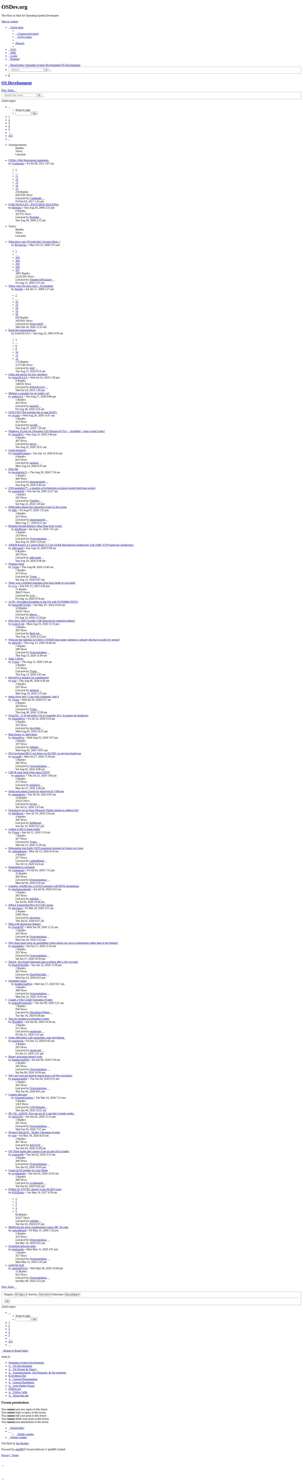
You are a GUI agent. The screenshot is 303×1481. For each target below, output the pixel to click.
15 (16, 188)
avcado (16, 415)
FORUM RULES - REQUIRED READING (33, 204)
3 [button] (9, 123)
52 (16, 301)
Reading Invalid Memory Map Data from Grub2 (35, 525)
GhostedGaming (21, 453)
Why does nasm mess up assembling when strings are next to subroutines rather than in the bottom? (63, 942)
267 (17, 270)
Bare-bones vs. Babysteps (22, 734)
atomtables (18, 946)
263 (17, 257)
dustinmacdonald (21, 889)
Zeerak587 (18, 927)
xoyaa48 (16, 756)
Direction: (58, 1294)
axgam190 (17, 1154)
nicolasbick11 (19, 472)
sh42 (32, 368)
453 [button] (10, 135)
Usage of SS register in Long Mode (28, 1170)
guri (14, 680)
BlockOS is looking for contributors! (28, 677)
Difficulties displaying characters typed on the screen (37, 507)
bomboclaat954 (23, 983)
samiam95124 (19, 1268)
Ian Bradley (22, 1443)
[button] (9, 106)
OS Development (16, 83)
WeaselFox (18, 737)
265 (17, 263)
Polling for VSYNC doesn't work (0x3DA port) (34, 1189)
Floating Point (16, 563)
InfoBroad (20, 529)
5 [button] (9, 129)
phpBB (19, 1449)
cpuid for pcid (16, 1265)
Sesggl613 (17, 434)
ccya (14, 586)
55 (16, 311)
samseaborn (18, 794)
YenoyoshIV (36, 323)
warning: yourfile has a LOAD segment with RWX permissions (43, 886)
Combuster (18, 163)
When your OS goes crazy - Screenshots (30, 285)
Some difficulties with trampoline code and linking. (36, 1037)
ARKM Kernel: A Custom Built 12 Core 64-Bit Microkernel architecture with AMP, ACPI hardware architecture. (71, 544)
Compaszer (18, 870)
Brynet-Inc (21, 244)
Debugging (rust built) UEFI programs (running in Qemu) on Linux (45, 848)
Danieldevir (18, 718)
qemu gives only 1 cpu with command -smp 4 (33, 696)
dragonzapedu (37, 481)
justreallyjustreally (22, 1002)
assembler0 (18, 491)
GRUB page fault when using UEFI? (29, 772)
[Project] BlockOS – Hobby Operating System (34, 1132)
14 (16, 185)
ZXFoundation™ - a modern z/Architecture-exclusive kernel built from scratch (51, 488)
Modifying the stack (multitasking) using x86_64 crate (38, 1227)
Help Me (13, 469)
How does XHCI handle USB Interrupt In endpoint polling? (41, 620)
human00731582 (21, 604)
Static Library (15, 658)
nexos (33, 443)
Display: (9, 1294)
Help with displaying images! (24, 923)
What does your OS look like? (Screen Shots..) (34, 241)
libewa (33, 614)
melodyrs (20, 775)
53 (16, 304)
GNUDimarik (37, 1107)
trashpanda (18, 1249)
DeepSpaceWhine (40, 1012)
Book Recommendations (22, 330)
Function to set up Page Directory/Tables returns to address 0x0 (43, 810)
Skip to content (9, 21)
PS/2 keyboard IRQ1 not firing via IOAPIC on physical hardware (44, 753)
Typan (15, 567)
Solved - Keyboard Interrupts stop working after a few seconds (43, 961)
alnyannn (17, 908)
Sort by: (33, 1294)
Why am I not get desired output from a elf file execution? (40, 1075)
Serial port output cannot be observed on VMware (36, 791)
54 (16, 308)
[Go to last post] (43, 198)
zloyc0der (35, 728)
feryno (33, 803)
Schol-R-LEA (19, 377)
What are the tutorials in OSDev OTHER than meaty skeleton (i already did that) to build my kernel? (64, 639)
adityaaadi (17, 548)
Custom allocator (17, 1094)
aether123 (17, 396)
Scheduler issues (17, 980)
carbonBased (19, 851)
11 (16, 176)
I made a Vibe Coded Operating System (30, 999)
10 (16, 352)
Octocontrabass (38, 538)
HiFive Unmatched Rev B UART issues (30, 905)
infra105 (16, 642)
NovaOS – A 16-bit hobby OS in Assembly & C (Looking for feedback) (48, 715)
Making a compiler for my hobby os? (28, 393)
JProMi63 (17, 1021)
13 (16, 182)
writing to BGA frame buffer (24, 829)
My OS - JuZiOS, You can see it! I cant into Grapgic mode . (41, 1113)
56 (16, 314)
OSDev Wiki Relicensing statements (28, 160)
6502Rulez (18, 1192)
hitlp (14, 510)
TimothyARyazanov (41, 279)
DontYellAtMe (20, 965)
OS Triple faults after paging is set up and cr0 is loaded (38, 1151)
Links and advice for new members (27, 374)
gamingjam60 (19, 1078)
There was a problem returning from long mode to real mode (41, 582)
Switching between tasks (22, 1246)
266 (17, 266)
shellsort (34, 690)
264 (17, 260)
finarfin (19, 289)
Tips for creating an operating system (28, 1018)
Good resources (17, 450)
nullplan (34, 747)
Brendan (16, 207)
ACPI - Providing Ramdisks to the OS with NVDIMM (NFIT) (43, 601)
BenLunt (34, 633)
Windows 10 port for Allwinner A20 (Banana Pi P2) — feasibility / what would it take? (56, 431)
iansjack (34, 405)
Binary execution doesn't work (25, 1056)
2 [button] (9, 119)
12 (16, 179)
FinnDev (34, 500)
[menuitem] (27, 33)
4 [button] (9, 126)
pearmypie (35, 1031)
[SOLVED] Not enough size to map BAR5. (32, 412)
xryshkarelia (18, 1173)
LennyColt (18, 623)
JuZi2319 (17, 1116)
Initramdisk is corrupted (21, 867)
